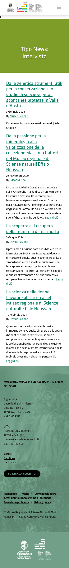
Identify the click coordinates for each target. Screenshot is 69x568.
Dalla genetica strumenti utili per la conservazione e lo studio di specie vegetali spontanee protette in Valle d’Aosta (34, 94)
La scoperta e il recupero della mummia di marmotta (32, 228)
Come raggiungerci (46, 494)
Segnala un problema (16, 502)
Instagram (10, 462)
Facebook (9, 458)
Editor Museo (18, 180)
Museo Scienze (19, 116)
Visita (25, 494)
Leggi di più (51, 217)
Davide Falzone (19, 242)
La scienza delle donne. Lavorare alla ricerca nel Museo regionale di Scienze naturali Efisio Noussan (32, 300)
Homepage (10, 494)
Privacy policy (42, 502)
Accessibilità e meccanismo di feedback (27, 498)
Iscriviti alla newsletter (22, 473)
